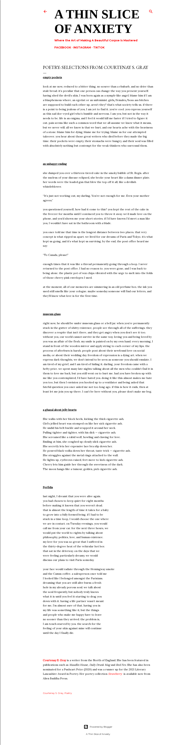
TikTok (99, 47)
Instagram (82, 47)
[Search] (151, 10)
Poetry (68, 693)
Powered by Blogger (101, 726)
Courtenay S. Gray (54, 660)
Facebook (62, 47)
